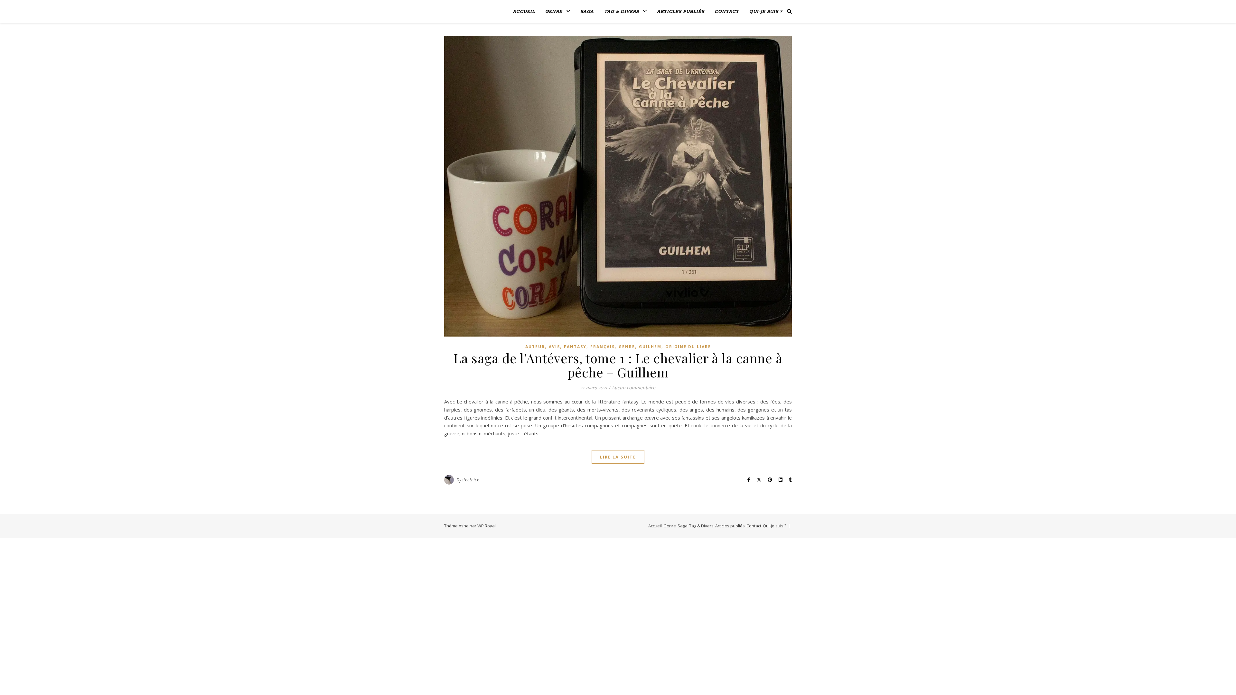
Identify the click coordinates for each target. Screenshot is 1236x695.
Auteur (535, 346)
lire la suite (618, 457)
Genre (553, 11)
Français (602, 346)
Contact (727, 11)
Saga (587, 11)
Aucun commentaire (633, 387)
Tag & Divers (621, 11)
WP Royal (486, 526)
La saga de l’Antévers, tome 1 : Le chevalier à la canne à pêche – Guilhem (618, 365)
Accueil (524, 11)
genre (627, 346)
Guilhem (650, 346)
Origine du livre (688, 346)
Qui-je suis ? (765, 11)
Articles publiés (680, 11)
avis (554, 346)
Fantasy (575, 346)
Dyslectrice (468, 480)
